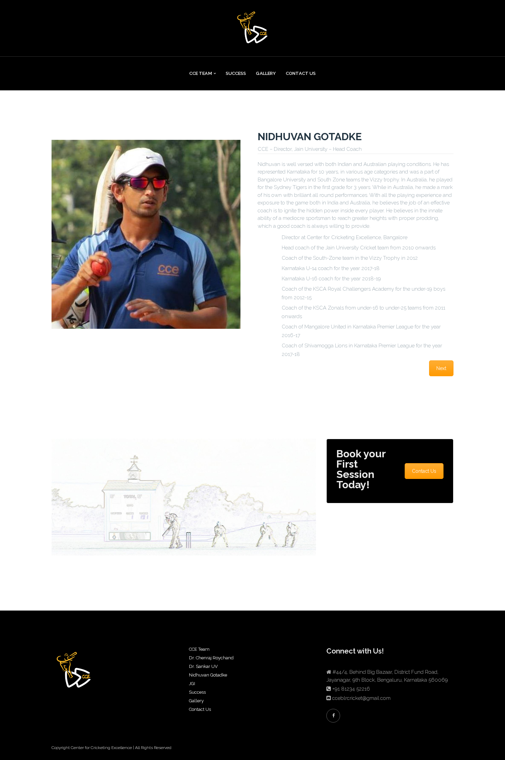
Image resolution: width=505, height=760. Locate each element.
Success (236, 73)
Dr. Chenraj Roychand (211, 657)
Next (441, 368)
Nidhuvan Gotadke (208, 675)
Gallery (266, 73)
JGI (192, 683)
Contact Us (301, 73)
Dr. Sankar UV (203, 666)
